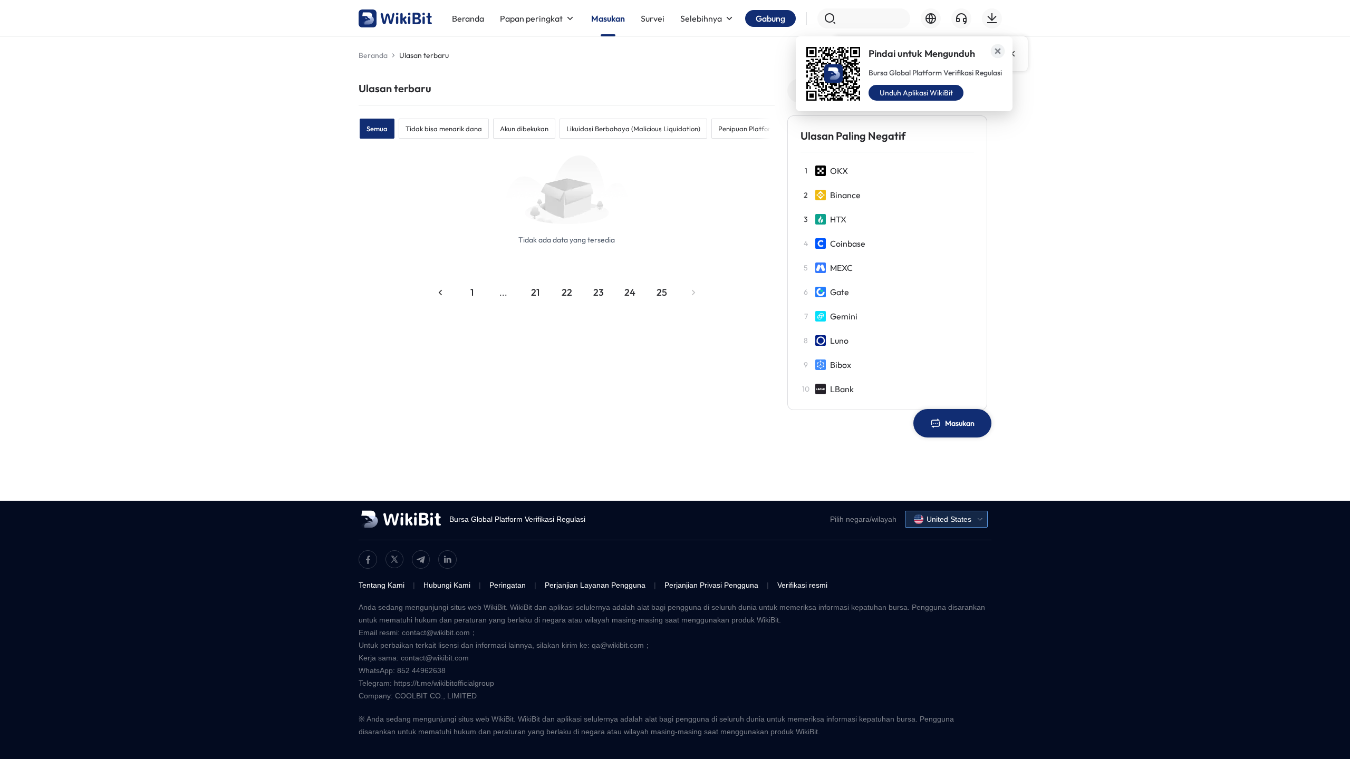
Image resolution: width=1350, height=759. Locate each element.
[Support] (961, 18)
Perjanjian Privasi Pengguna (711, 585)
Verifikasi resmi (802, 585)
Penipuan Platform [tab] (747, 128)
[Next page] (693, 292)
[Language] (931, 18)
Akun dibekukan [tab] (524, 128)
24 (629, 292)
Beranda (373, 55)
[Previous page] (440, 292)
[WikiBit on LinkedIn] (447, 559)
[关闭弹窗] (997, 51)
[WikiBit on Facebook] (368, 559)
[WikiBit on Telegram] (421, 559)
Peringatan (507, 585)
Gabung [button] (770, 18)
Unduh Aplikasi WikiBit (916, 93)
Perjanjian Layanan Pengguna (595, 585)
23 (598, 292)
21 (535, 292)
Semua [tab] (377, 128)
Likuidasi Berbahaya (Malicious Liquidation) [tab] (633, 128)
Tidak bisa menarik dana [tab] (444, 128)
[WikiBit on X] (394, 559)
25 (662, 292)
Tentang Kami (381, 585)
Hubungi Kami (446, 585)
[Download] (992, 18)
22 (567, 292)
